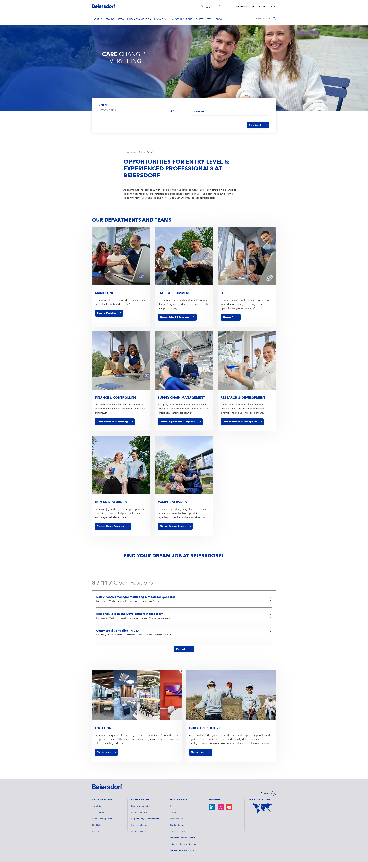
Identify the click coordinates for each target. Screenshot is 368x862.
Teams (142, 152)
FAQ (254, 6)
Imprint (272, 6)
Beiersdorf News (138, 832)
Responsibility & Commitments (145, 819)
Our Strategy (98, 813)
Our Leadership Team (102, 819)
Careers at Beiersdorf (141, 806)
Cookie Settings (177, 825)
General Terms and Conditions (184, 850)
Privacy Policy (176, 819)
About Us (96, 806)
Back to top (265, 793)
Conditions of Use (178, 832)
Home (126, 152)
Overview (150, 152)
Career (134, 152)
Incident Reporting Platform (183, 838)
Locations (96, 832)
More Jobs (181, 649)
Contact (262, 6)
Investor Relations (139, 825)
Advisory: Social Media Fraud (183, 844)
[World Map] (262, 808)
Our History (97, 825)
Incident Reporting (240, 6)
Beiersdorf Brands (139, 813)
